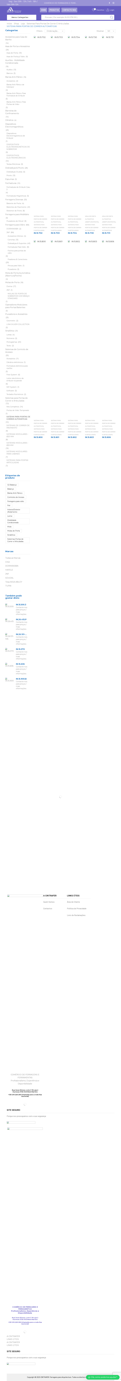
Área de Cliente (73, 902)
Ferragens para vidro (15, 501)
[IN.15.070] (9, 654)
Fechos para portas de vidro (17, 252)
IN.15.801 (55, 437)
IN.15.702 (38, 233)
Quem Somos (48, 902)
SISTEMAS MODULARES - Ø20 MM (17, 435)
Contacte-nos (69, 10)
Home (43, 10)
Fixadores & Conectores (17, 259)
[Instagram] (113, 3)
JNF (8, 232)
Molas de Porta (12, 282)
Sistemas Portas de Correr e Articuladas (15, 540)
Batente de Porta (13, 203)
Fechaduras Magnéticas (16, 196)
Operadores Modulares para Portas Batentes (16, 306)
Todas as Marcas (12, 558)
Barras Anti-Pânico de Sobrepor (15, 86)
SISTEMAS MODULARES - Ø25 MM (17, 444)
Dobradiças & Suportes (17, 243)
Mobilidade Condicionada (12, 521)
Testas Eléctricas (13, 164)
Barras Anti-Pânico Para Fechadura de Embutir (16, 94)
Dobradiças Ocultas (14, 172)
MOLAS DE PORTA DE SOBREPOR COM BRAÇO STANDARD (19, 296)
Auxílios (9, 70)
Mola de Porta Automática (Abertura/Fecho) (92, 219)
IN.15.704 (72, 233)
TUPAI (8, 586)
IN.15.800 (38, 437)
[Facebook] (109, 3)
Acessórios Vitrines (15, 236)
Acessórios (10, 81)
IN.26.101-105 (21, 634)
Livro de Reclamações (76, 915)
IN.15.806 (106, 437)
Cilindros (9, 120)
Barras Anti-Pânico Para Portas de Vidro (16, 103)
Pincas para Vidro (15, 266)
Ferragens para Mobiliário (17, 214)
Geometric (10, 321)
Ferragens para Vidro (15, 225)
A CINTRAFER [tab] (13, 1336)
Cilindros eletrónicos (14, 362)
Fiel (8, 505)
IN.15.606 (20, 664)
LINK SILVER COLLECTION (17, 324)
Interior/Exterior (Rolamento (13, 511)
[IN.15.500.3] (9, 609)
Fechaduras (10, 183)
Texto (8, 346)
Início (9, 24)
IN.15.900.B (21, 679)
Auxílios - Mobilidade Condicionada (15, 61)
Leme (9, 516)
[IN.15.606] (9, 669)
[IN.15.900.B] (9, 683)
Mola (9, 527)
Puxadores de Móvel (14, 221)
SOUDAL (9, 578)
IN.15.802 (72, 437)
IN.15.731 (106, 233)
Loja (23, 24)
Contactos (47, 908)
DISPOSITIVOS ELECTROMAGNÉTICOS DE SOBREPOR (18, 146)
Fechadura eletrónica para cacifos (17, 367)
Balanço (10, 489)
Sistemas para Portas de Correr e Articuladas (48, 24)
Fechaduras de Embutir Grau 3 (18, 188)
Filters (39, 31)
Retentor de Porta (14, 211)
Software (10, 391)
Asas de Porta (12, 53)
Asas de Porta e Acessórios (17, 46)
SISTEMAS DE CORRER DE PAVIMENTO (18, 426)
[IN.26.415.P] (9, 624)
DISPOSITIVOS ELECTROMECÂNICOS (16, 156)
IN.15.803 (89, 437)
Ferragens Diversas (14, 199)
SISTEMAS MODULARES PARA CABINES (16, 452)
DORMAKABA (12, 229)
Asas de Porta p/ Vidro (15, 57)
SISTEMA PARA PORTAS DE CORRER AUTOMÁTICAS (40, 219)
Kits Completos (12, 407)
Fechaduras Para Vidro (17, 247)
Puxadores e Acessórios (16, 314)
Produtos (54, 10)
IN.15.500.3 (21, 605)
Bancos (9, 73)
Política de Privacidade (76, 908)
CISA (7, 562)
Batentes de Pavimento (16, 207)
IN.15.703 (55, 233)
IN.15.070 (20, 649)
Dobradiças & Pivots (14, 168)
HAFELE (9, 570)
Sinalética (9, 331)
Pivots (9, 175)
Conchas (11, 240)
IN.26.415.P (21, 619)
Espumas (9, 179)
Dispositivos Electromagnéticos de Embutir (15, 135)
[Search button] (111, 17)
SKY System (11, 387)
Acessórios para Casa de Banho (16, 38)
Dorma (9, 286)
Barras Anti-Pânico (14, 77)
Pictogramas (11, 342)
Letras (9, 335)
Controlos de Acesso (15, 497)
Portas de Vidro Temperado (17, 410)
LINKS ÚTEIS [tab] (13, 1339)
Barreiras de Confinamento (12, 112)
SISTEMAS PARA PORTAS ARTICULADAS (17, 461)
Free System (11, 375)
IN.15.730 (89, 233)
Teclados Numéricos (14, 394)
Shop (16, 24)
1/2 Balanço (12, 485)
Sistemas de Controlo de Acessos (16, 350)
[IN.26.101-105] (9, 639)
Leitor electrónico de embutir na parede (15, 379)
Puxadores (12, 269)
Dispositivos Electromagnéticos (14, 125)
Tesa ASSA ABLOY (13, 582)
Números (10, 338)
